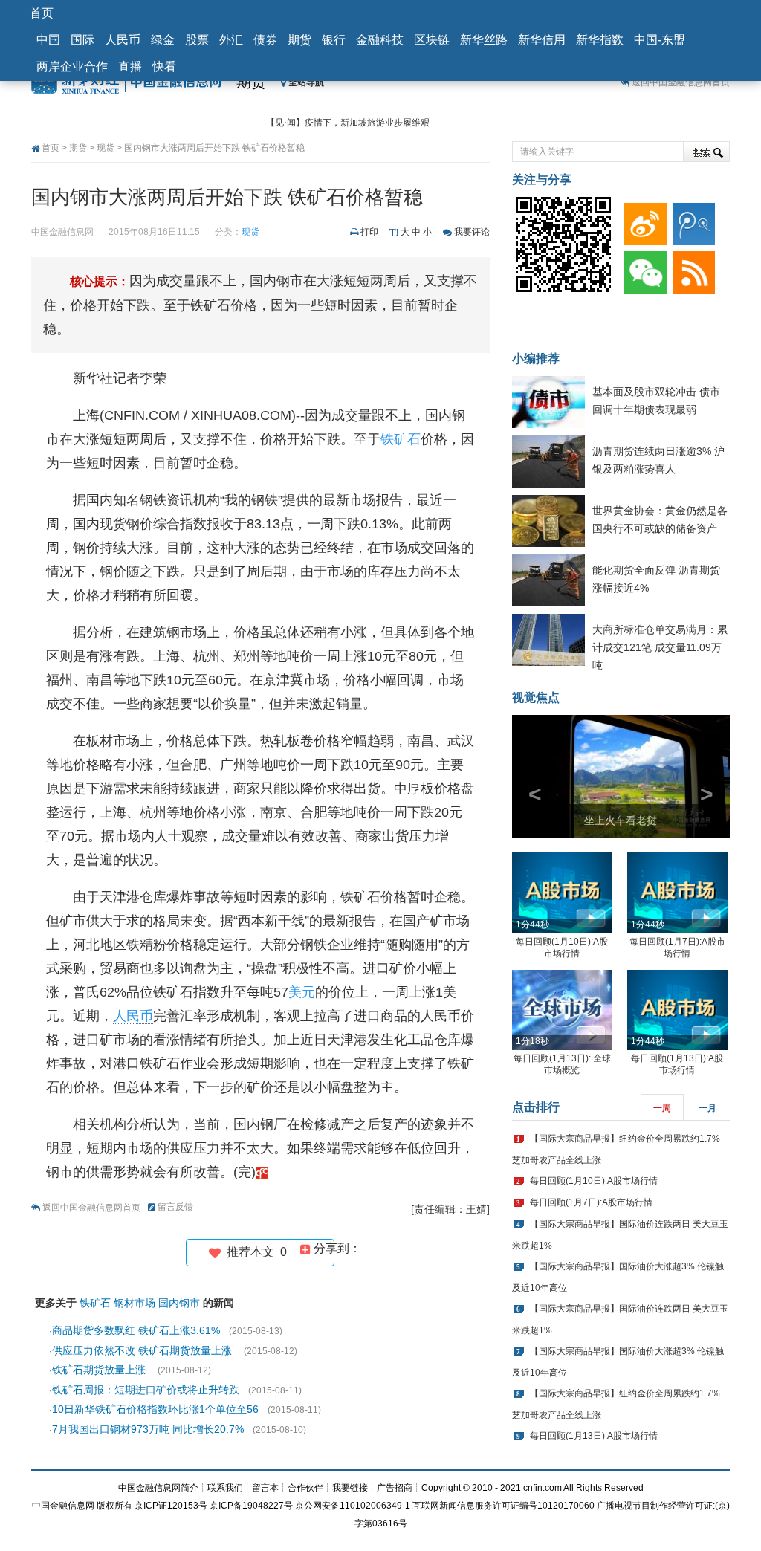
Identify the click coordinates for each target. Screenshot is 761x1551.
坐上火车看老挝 (620, 820)
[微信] (642, 268)
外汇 (231, 39)
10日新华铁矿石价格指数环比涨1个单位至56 (155, 1409)
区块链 (432, 39)
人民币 (122, 39)
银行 (334, 39)
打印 (369, 232)
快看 (164, 66)
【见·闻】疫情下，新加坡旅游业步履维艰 (348, 122)
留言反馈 (175, 1207)
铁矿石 (400, 439)
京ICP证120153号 (171, 1505)
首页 (42, 13)
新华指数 (600, 39)
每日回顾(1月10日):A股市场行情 (594, 1181)
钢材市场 (134, 1303)
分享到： (336, 1248)
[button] (528, 776)
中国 (48, 39)
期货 (299, 39)
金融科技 (380, 39)
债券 (265, 39)
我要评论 (472, 232)
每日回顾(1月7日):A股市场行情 (591, 1202)
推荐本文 (254, 1252)
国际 (82, 39)
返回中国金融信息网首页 (681, 82)
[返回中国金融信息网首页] (262, 1172)
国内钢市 (179, 1303)
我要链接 (350, 1488)
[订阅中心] (691, 268)
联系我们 (225, 1488)
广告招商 (394, 1488)
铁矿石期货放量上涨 (100, 1370)
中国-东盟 (659, 39)
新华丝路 (484, 39)
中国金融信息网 (63, 1505)
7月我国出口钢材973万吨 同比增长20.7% (148, 1429)
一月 (707, 1108)
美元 (301, 992)
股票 (197, 39)
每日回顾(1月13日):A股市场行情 (594, 1436)
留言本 (265, 1488)
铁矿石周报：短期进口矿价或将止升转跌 (145, 1390)
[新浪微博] (642, 221)
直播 (130, 66)
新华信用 (542, 39)
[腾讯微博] (691, 221)
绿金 (163, 39)
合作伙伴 (305, 1488)
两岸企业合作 (72, 66)
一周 (662, 1108)
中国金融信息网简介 (158, 1488)
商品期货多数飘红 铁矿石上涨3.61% (136, 1330)
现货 (105, 148)
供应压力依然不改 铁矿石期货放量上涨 (143, 1350)
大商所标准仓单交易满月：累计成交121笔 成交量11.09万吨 (660, 647)
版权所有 (114, 1505)
